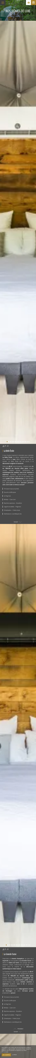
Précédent (20, 1029)
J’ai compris (6, 1055)
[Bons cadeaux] (28, 2)
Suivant (16, 522)
